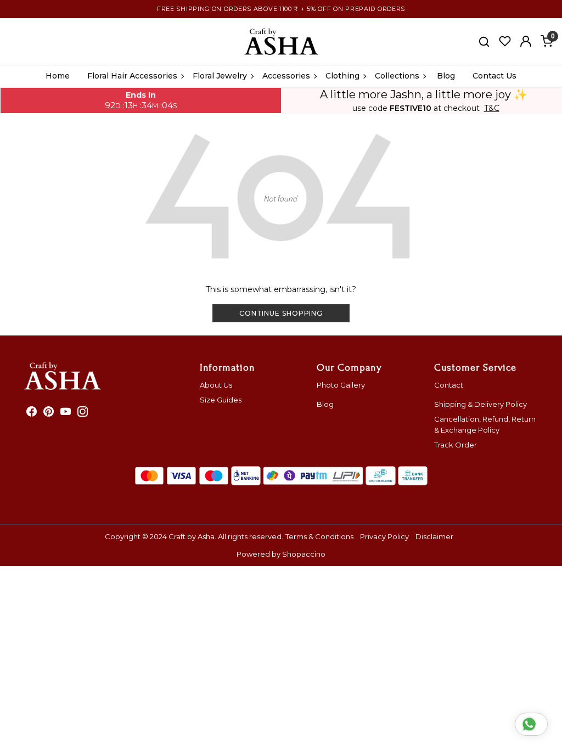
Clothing (342, 76)
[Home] (281, 41)
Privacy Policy (384, 536)
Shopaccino (303, 554)
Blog (446, 76)
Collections (397, 76)
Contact (448, 384)
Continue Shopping (281, 313)
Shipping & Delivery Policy (480, 404)
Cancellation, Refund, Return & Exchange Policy (485, 424)
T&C (491, 108)
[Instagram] (82, 412)
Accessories (286, 76)
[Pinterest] (48, 412)
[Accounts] (525, 41)
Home (58, 76)
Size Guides (220, 399)
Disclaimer (434, 536)
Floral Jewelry (220, 76)
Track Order (455, 444)
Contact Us (494, 76)
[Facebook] (31, 412)
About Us (216, 384)
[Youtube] (65, 412)
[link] (484, 41)
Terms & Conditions (319, 536)
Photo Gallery (341, 384)
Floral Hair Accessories (132, 76)
